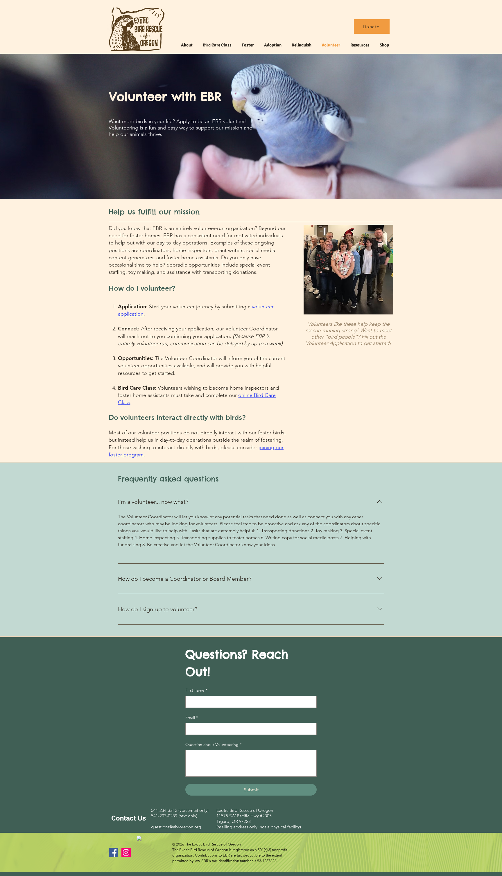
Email (191, 717)
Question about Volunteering (213, 744)
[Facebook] (113, 852)
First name (196, 690)
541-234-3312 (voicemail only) (180, 810)
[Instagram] (126, 852)
